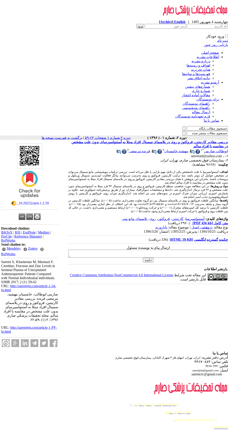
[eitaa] (6, 343)
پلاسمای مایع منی (134, 219)
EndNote (29, 232)
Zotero (32, 248)
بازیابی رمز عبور (216, 45)
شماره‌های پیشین (197, 86)
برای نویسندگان (207, 99)
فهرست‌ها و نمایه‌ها (196, 74)
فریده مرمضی (139, 151)
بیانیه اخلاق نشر (198, 78)
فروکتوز (164, 219)
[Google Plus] (15, 343)
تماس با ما (211, 120)
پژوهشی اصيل (201, 227)
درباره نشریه (200, 61)
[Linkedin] (25, 343)
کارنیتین (177, 219)
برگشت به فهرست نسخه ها (62, 138)
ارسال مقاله (201, 112)
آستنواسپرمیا (194, 219)
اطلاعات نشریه (208, 57)
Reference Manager (28, 236)
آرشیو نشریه (210, 82)
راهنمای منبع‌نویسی (196, 108)
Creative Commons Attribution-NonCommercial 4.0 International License (121, 275)
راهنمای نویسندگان (196, 103)
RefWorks (8, 240)
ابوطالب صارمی (216, 151)
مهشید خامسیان (176, 151)
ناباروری (161, 227)
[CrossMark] (29, 199)
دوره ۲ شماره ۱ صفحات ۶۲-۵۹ (107, 138)
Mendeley (14, 248)
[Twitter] (44, 343)
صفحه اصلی (210, 52)
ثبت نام (222, 40)
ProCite (6, 236)
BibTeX (6, 232)
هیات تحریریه (200, 69)
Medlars (43, 232)
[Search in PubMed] (192, 153)
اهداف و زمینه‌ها (198, 65)
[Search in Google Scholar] (197, 153)
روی (152, 219)
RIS (17, 232)
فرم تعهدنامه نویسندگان (192, 116)
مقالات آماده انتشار (196, 95)
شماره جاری (201, 91)
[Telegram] (34, 343)
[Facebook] (53, 343)
